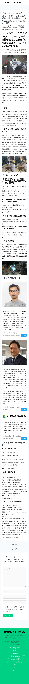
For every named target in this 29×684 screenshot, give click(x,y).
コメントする (5, 26)
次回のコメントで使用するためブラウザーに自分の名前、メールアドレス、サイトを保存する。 (14, 609)
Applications (5, 27)
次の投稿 (14, 549)
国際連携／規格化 (14, 27)
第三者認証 (8, 29)
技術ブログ (14, 670)
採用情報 (14, 668)
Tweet (24, 335)
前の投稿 (14, 544)
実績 (14, 667)
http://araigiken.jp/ (10, 468)
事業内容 (14, 650)
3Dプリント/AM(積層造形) (17, 26)
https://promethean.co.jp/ (11, 537)
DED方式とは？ (16, 661)
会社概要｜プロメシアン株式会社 (14, 647)
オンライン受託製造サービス (15, 665)
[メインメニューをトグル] (26, 2)
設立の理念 (14, 648)
